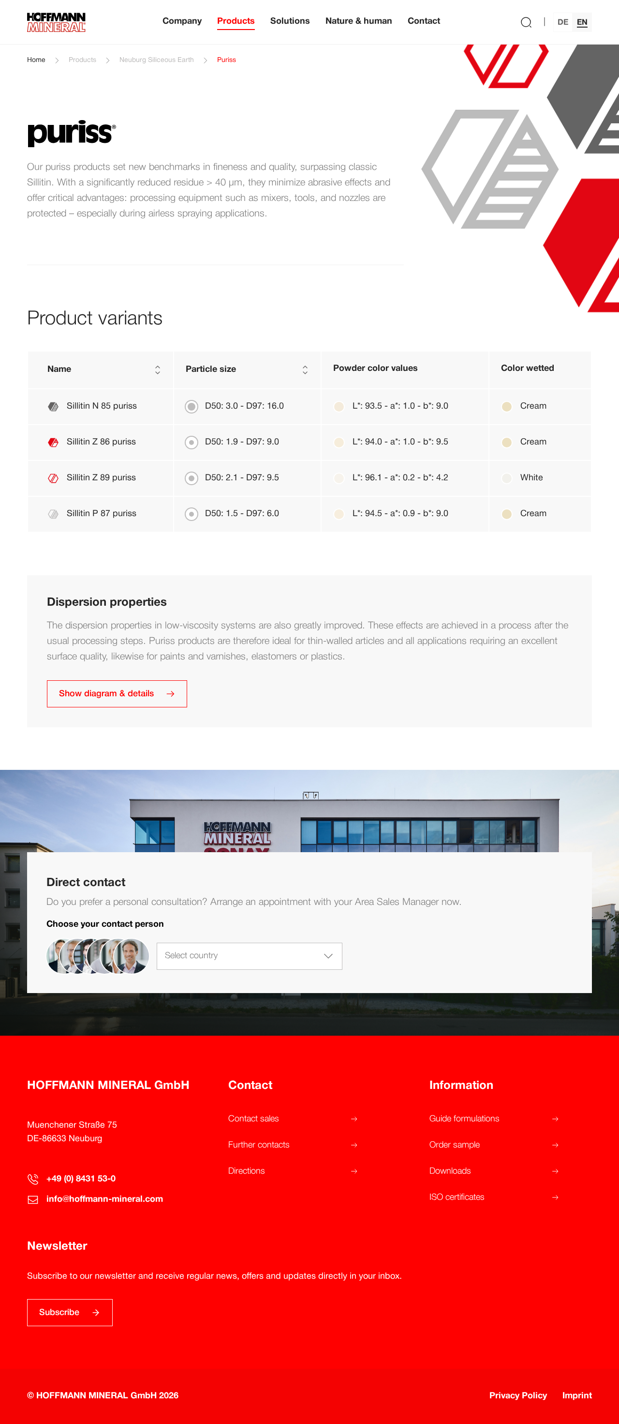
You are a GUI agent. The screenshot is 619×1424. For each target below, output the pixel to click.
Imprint (577, 1396)
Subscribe (59, 1313)
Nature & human (358, 21)
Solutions (290, 21)
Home (36, 60)
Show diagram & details (106, 694)
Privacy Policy (518, 1396)
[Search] (526, 22)
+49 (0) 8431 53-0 (81, 1179)
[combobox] (249, 956)
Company (182, 21)
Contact (424, 21)
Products (236, 21)
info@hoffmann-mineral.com (104, 1199)
